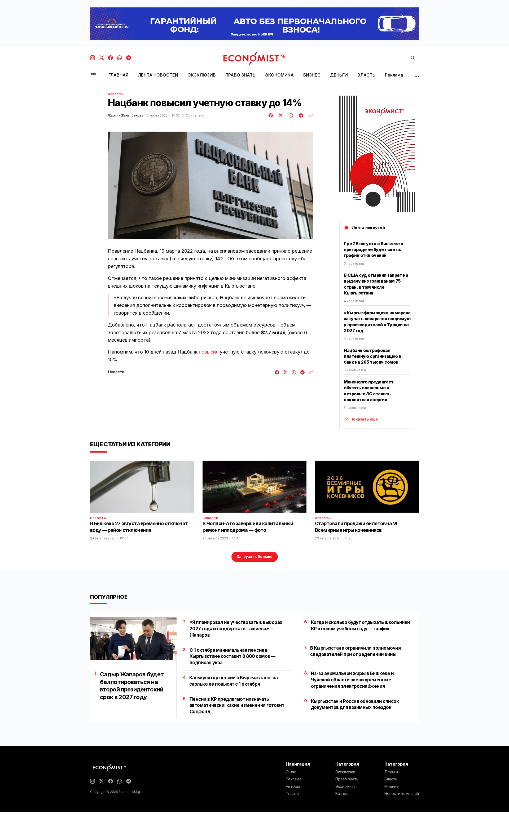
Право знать (346, 779)
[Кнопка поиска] (412, 58)
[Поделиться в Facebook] (271, 115)
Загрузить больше (255, 556)
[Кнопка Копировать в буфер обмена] (309, 115)
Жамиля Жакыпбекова (125, 115)
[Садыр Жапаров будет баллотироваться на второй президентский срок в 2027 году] (133, 638)
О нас (291, 772)
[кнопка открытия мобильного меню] (93, 75)
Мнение (391, 786)
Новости (116, 94)
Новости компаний (401, 794)
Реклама (293, 779)
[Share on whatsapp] (290, 115)
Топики (292, 794)
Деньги (391, 772)
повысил (208, 352)
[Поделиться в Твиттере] (280, 115)
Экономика (345, 786)
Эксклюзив (345, 772)
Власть (390, 779)
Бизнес (341, 794)
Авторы (293, 786)
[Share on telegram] (300, 115)
